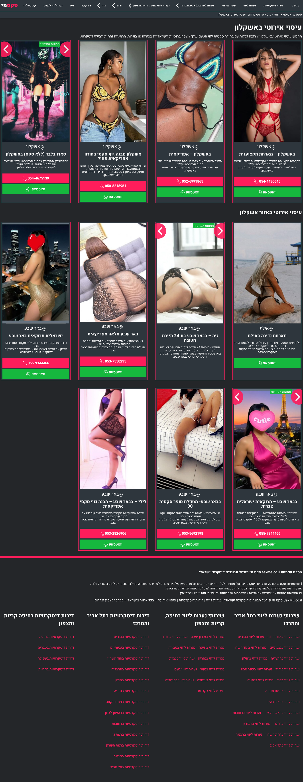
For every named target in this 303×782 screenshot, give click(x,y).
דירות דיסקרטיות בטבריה (56, 647)
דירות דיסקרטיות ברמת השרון (127, 745)
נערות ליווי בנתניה (260, 680)
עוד (104, 6)
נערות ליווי (249, 6)
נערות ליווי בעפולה (210, 680)
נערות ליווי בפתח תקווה (282, 691)
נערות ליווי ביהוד (287, 669)
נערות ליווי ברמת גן (256, 723)
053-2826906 (115, 533)
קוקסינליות (29, 6)
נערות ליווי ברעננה (249, 734)
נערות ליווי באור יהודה (284, 636)
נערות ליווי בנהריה (211, 658)
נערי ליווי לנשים (53, 6)
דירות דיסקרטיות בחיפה (56, 636)
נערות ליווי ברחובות (247, 712)
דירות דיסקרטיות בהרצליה (130, 669)
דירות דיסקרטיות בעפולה (56, 658)
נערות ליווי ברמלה (287, 723)
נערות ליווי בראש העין (284, 702)
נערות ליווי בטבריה (181, 647)
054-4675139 (38, 178)
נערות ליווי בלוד (288, 680)
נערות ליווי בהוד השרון (250, 647)
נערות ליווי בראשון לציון (282, 712)
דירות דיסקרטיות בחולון (132, 680)
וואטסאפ (270, 192)
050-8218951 (115, 186)
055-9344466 (38, 363)
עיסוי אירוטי (228, 6)
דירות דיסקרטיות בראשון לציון (127, 712)
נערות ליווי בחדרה (175, 636)
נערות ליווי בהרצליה (285, 658)
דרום (119, 6)
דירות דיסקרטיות (273, 6)
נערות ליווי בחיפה (211, 647)
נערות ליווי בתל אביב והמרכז (197, 6)
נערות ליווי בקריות (211, 691)
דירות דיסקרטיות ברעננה (131, 756)
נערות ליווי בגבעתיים (285, 647)
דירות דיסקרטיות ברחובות (130, 723)
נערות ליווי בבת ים (251, 636)
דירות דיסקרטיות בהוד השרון (128, 658)
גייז (72, 6)
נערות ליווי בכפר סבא (256, 669)
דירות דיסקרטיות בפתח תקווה (127, 702)
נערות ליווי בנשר (212, 669)
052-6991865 (192, 181)
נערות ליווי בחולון (255, 658)
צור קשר (86, 6)
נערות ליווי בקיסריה (179, 680)
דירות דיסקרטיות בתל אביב (129, 767)
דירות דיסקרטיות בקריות (56, 669)
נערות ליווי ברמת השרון (283, 734)
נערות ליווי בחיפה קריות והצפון (151, 6)
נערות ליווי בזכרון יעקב (207, 636)
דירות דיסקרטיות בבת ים (131, 636)
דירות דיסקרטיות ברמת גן (130, 734)
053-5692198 (192, 533)
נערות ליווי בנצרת (182, 658)
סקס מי (295, 6)
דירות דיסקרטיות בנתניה (131, 691)
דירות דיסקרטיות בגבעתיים (129, 647)
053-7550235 (115, 361)
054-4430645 (269, 181)
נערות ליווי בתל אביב (285, 745)
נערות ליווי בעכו (185, 669)
